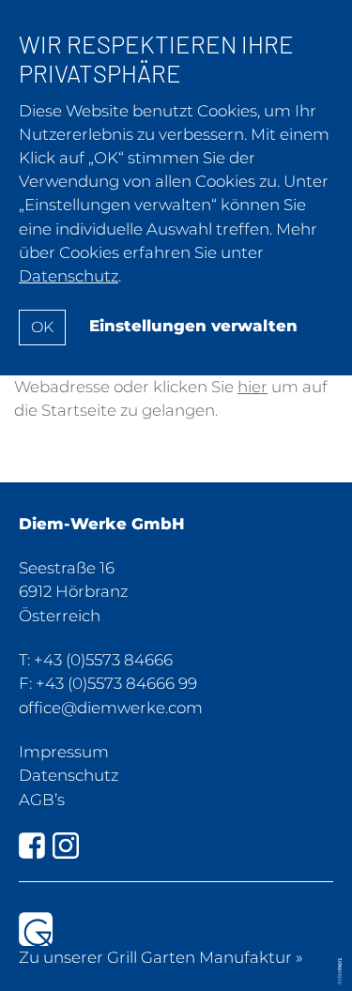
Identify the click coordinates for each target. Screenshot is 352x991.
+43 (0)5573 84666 (103, 659)
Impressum (64, 751)
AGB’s (42, 799)
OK (42, 327)
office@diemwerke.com (111, 707)
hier (252, 386)
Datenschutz (68, 775)
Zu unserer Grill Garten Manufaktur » (161, 957)
